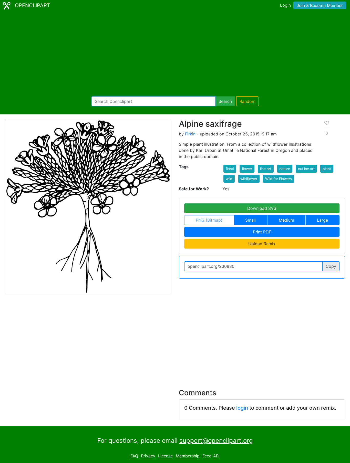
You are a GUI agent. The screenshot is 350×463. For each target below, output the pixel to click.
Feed (207, 455)
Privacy (148, 455)
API (216, 455)
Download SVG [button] (261, 208)
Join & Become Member (320, 5)
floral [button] (230, 168)
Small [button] (250, 220)
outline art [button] (306, 168)
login (242, 408)
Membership (188, 455)
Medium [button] (286, 220)
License (165, 455)
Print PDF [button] (262, 231)
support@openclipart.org (216, 440)
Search (225, 101)
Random (247, 101)
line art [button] (265, 168)
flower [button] (247, 168)
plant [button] (327, 168)
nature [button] (284, 168)
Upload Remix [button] (261, 243)
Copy (331, 266)
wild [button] (229, 178)
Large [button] (322, 220)
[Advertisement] (175, 54)
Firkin (190, 133)
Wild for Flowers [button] (278, 178)
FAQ (134, 455)
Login (285, 5)
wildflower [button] (248, 178)
